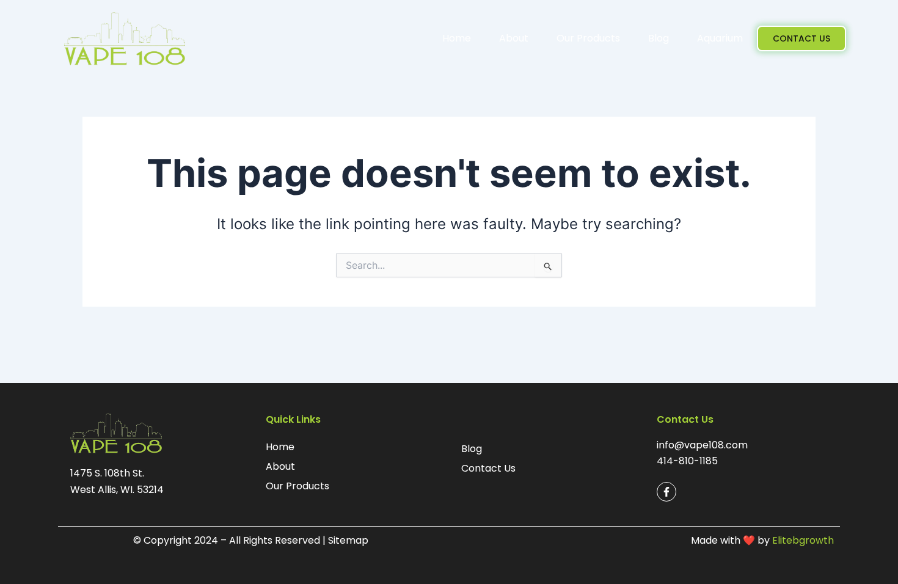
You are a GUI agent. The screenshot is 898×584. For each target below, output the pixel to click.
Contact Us (488, 468)
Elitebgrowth (803, 540)
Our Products (588, 38)
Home (456, 38)
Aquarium (720, 38)
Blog (658, 38)
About (513, 38)
